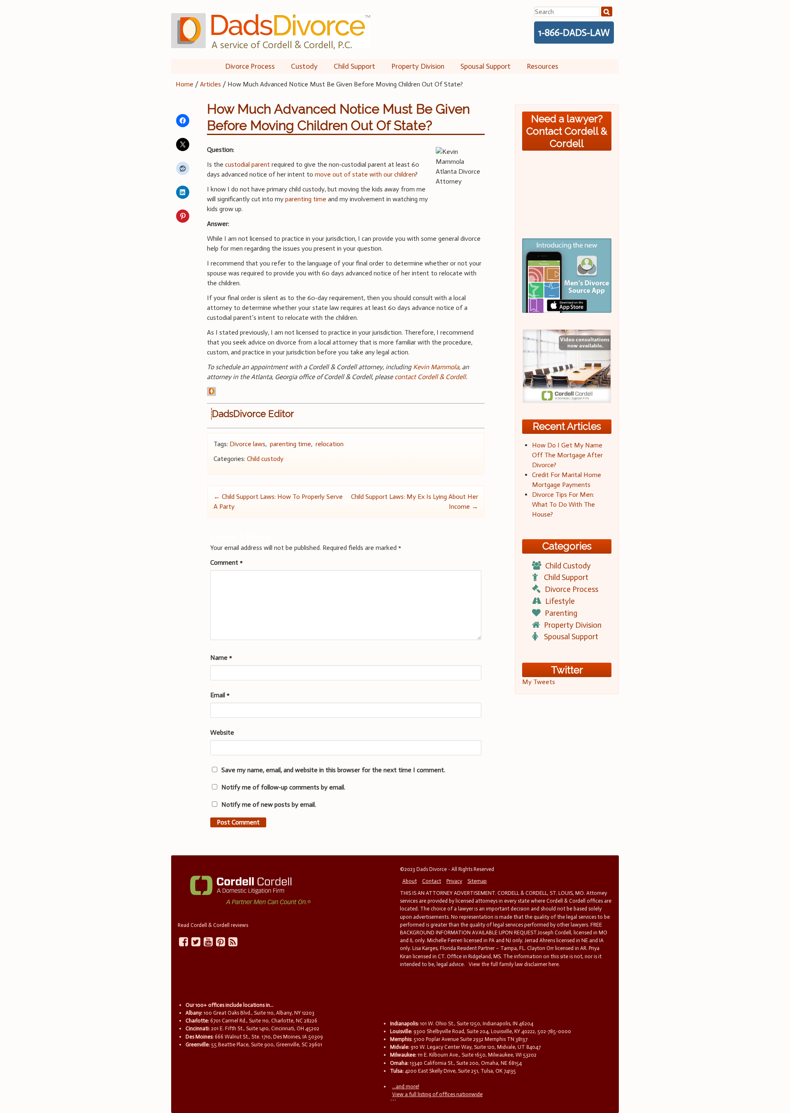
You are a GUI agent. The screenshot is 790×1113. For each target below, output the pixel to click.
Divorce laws (247, 444)
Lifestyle (560, 601)
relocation (330, 444)
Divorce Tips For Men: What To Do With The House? (563, 504)
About (409, 881)
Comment (226, 562)
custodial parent (247, 164)
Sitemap (477, 881)
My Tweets (538, 682)
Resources (542, 66)
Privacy (454, 881)
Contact (431, 881)
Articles (210, 84)
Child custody (265, 459)
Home (184, 84)
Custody (304, 66)
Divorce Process (250, 66)
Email (220, 695)
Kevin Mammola (436, 367)
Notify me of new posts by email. (268, 804)
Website (222, 732)
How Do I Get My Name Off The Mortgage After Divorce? (567, 455)
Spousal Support (485, 66)
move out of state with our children (365, 174)
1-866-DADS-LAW (574, 32)
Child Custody (568, 565)
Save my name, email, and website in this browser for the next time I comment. (333, 770)
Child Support (354, 66)
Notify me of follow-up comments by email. (283, 787)
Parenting (561, 613)
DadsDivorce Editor (253, 413)
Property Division (417, 66)
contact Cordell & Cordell (430, 377)
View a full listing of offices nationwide (437, 1094)
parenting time (305, 199)
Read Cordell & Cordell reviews (213, 925)
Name (221, 657)
